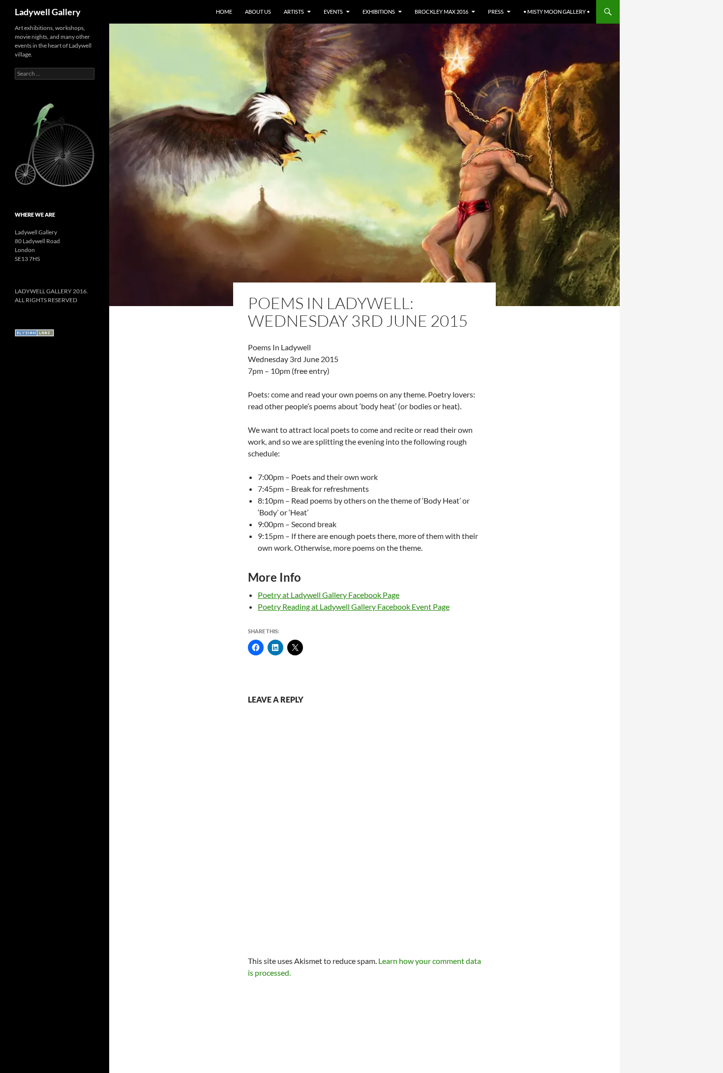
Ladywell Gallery (48, 11)
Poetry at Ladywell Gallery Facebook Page (328, 594)
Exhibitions (378, 11)
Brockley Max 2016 (441, 11)
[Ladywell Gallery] (54, 144)
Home (224, 11)
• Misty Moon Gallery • (556, 11)
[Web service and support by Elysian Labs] (34, 332)
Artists (294, 11)
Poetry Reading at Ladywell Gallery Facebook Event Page (354, 606)
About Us (258, 11)
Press (496, 11)
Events (333, 11)
